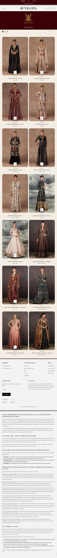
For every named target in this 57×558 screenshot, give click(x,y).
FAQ (25, 371)
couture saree (19, 550)
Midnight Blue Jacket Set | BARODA (42, 215)
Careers (26, 373)
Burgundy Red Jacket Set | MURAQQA (42, 261)
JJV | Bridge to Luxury (6, 368)
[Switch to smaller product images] (5, 31)
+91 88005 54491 (31, 3)
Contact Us (26, 366)
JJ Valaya (15, 76)
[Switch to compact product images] (7, 31)
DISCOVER (34, 1)
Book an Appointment (29, 368)
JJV (28, 1)
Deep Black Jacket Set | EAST (15, 170)
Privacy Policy (51, 366)
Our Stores (26, 375)
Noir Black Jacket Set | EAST (15, 78)
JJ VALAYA (23, 1)
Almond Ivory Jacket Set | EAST (42, 78)
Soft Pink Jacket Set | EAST (41, 124)
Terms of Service (51, 368)
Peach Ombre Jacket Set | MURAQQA (15, 353)
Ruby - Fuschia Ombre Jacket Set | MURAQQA (15, 307)
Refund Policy (51, 373)
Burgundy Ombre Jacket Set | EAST (15, 124)
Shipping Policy (51, 371)
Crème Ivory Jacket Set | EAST (15, 215)
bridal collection (12, 550)
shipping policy (44, 544)
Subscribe (6, 394)
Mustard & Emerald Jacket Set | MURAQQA (41, 353)
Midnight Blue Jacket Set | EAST (42, 170)
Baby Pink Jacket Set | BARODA (15, 261)
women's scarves (35, 550)
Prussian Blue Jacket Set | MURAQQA (42, 307)
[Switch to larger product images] (2, 31)
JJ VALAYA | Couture (6, 366)
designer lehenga (26, 550)
